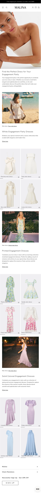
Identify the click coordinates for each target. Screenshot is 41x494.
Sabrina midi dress (27, 456)
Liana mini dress (26, 207)
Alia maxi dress (12, 371)
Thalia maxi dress (6, 302)
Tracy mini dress (12, 126)
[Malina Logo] (20, 7)
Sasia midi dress (26, 332)
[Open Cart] (38, 7)
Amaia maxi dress (13, 245)
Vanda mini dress (26, 302)
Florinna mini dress (7, 176)
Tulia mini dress (26, 176)
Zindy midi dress (26, 425)
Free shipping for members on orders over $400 (20, 1)
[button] (6, 7)
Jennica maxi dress (6, 456)
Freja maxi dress (6, 332)
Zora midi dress (5, 207)
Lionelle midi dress (6, 425)
